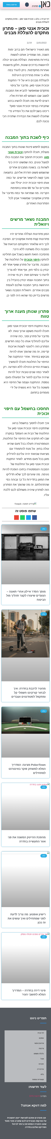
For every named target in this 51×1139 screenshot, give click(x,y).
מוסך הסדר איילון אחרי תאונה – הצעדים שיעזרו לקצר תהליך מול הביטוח (26, 595)
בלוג (37, 19)
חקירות (41, 1064)
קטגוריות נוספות (38, 1079)
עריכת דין (40, 1069)
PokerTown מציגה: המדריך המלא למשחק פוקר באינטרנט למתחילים (27, 768)
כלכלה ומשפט (39, 1054)
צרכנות (41, 1048)
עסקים (41, 1038)
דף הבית (45, 19)
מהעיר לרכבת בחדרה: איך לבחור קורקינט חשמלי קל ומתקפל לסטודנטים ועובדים (28, 692)
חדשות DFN (34, 1096)
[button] (27, 4)
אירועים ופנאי (39, 1043)
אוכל (42, 1059)
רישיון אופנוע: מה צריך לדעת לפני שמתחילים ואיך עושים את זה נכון (27, 918)
